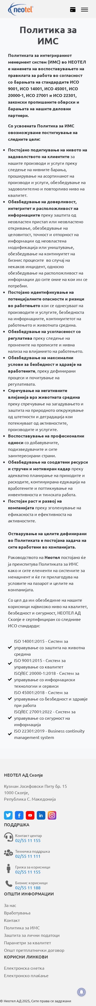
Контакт (12, 920)
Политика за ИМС (22, 927)
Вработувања (17, 912)
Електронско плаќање (26, 975)
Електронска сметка (24, 967)
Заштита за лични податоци (32, 935)
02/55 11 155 (28, 840)
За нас (10, 905)
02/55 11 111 (28, 856)
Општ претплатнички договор (34, 950)
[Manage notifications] (81, 992)
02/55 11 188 (28, 887)
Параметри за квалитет (27, 942)
